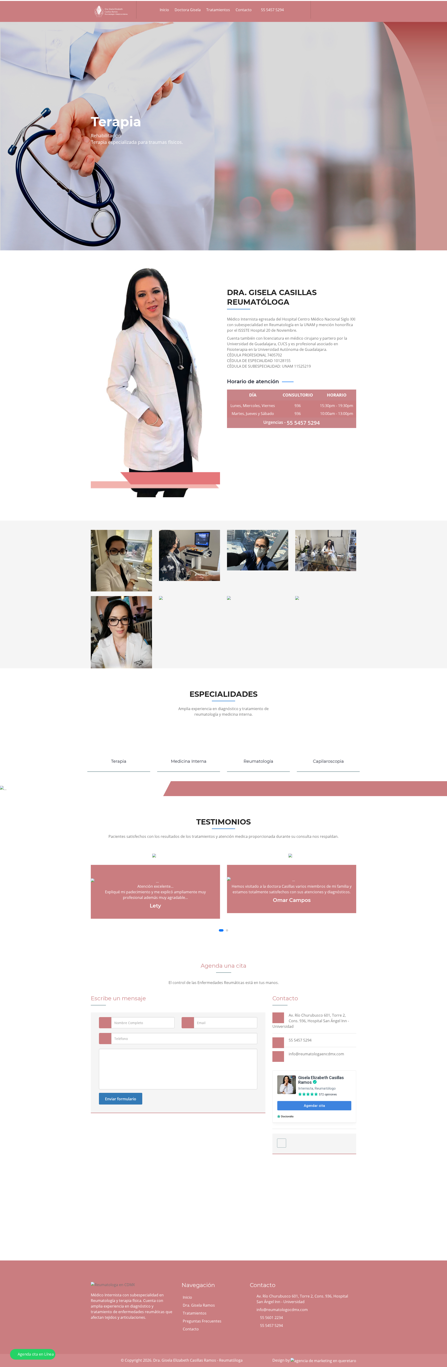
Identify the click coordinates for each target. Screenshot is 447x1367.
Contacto (244, 9)
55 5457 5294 (272, 9)
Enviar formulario (120, 1098)
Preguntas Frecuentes (202, 1321)
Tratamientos (218, 9)
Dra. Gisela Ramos (199, 1305)
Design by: (281, 1360)
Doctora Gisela (188, 9)
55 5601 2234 (271, 1317)
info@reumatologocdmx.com (282, 1309)
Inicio (164, 9)
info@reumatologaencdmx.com (316, 1053)
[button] (220, 930)
